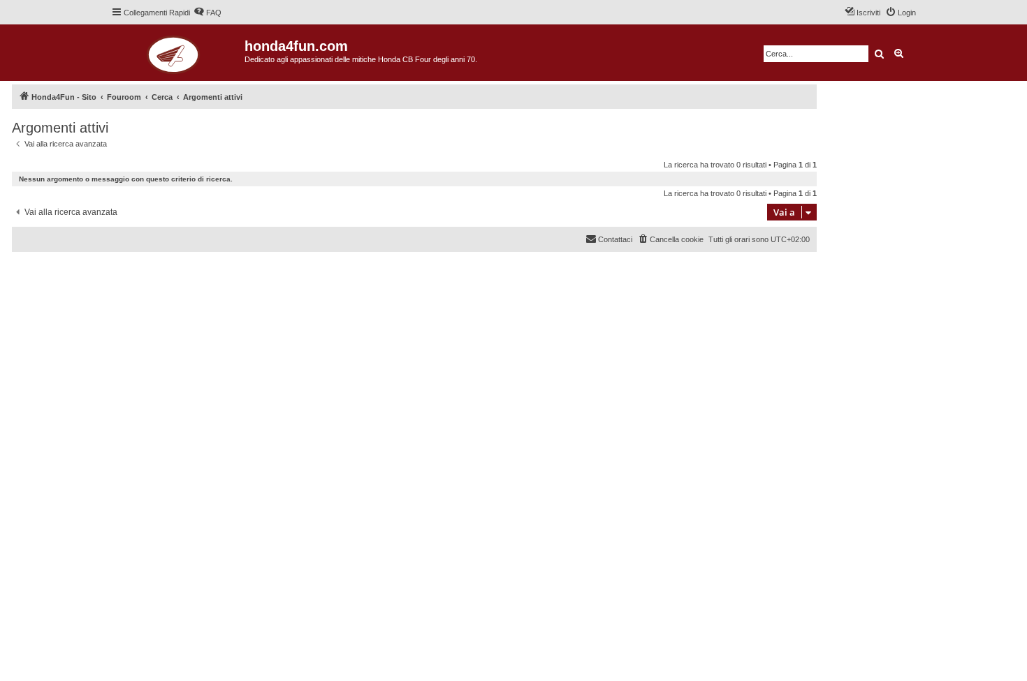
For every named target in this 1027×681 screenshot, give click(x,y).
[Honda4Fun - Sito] (178, 52)
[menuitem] (207, 12)
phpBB (64, 263)
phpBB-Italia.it (106, 273)
